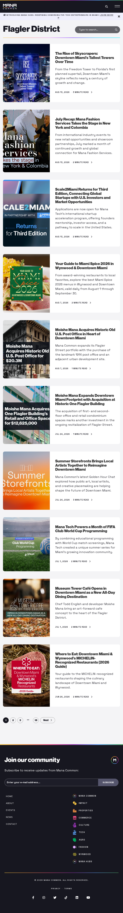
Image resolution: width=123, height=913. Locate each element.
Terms (68, 888)
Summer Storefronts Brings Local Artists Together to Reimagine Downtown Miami (84, 465)
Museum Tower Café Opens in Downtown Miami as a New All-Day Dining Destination (85, 592)
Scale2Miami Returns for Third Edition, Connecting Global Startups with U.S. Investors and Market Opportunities (82, 195)
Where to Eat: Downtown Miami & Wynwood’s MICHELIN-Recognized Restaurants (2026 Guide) (84, 660)
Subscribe (108, 782)
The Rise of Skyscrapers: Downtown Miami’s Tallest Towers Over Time (84, 57)
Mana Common (52, 880)
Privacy (55, 888)
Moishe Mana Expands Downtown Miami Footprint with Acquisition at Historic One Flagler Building (85, 399)
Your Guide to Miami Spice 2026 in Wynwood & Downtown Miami (84, 265)
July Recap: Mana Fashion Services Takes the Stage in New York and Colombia (83, 123)
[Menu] (117, 6)
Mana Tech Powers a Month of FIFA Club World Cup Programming (85, 529)
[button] (116, 29)
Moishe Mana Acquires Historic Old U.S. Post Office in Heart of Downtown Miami (85, 333)
